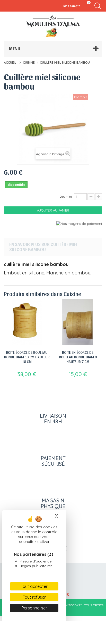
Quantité (66, 196)
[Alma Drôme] (53, 26)
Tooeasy (75, 605)
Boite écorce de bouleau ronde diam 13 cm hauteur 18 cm (27, 357)
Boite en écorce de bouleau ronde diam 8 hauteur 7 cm (78, 357)
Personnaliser (34, 607)
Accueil (10, 62)
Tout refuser (34, 597)
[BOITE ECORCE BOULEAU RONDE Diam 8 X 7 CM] (78, 322)
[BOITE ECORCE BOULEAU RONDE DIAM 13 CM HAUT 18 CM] (27, 322)
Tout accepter (34, 586)
